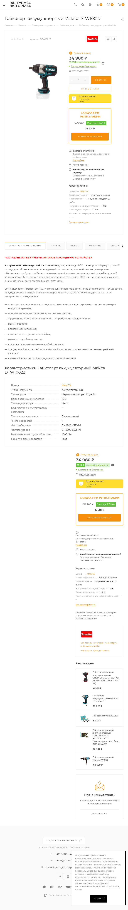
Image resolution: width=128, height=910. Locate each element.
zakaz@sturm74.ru (66, 860)
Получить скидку (82, 53)
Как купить (95, 246)
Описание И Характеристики (25, 246)
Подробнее (78, 160)
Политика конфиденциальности (66, 895)
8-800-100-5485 (65, 854)
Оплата (115, 246)
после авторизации (82, 62)
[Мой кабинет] (90, 4)
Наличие (56, 246)
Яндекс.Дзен (68, 876)
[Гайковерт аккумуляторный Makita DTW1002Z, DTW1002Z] (42, 81)
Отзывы (74, 246)
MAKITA (84, 191)
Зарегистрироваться (90, 137)
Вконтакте (60, 876)
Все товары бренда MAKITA (95, 650)
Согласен (99, 899)
